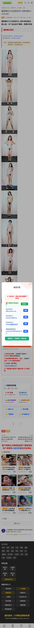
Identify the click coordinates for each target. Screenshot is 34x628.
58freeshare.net (11, 311)
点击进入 (24, 304)
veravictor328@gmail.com (14, 332)
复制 (25, 310)
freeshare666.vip (11, 318)
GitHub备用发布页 (12, 324)
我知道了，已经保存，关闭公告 (17, 338)
